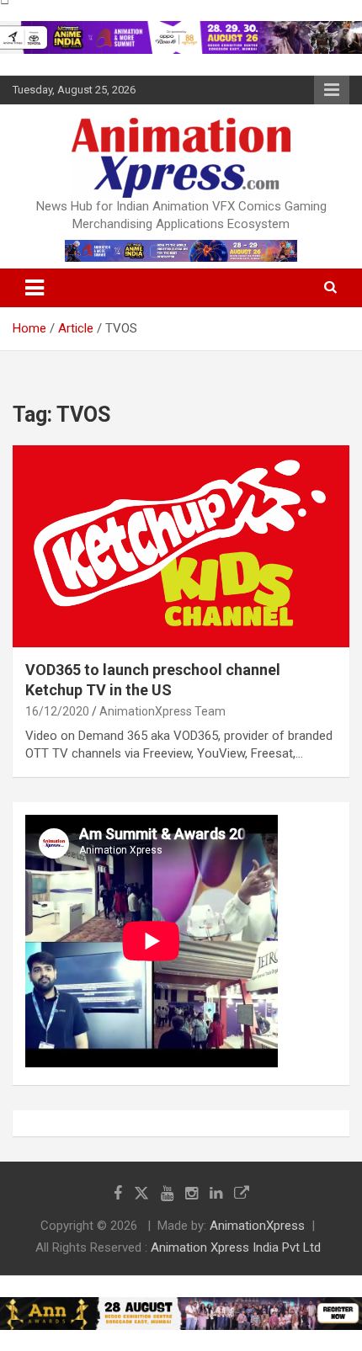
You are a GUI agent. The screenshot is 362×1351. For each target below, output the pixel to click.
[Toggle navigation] (34, 288)
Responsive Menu (331, 90)
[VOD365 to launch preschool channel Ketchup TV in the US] (181, 545)
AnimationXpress (257, 1225)
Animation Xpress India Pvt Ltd (236, 1247)
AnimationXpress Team (162, 711)
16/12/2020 (57, 711)
